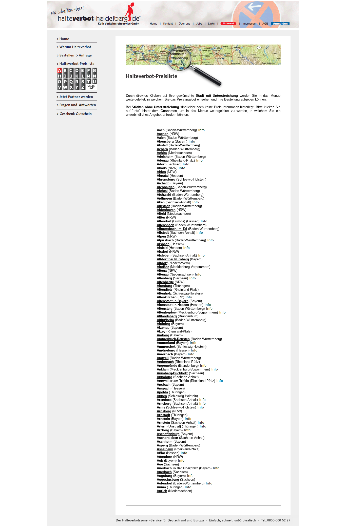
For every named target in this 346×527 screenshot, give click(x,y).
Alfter (161, 217)
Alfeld (161, 214)
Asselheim (165, 449)
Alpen (161, 236)
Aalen (161, 138)
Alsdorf (162, 251)
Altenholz (164, 293)
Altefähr (163, 267)
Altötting (163, 324)
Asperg (162, 445)
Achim (162, 153)
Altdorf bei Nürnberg (173, 259)
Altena (162, 270)
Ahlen (161, 172)
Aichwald (164, 195)
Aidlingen (164, 198)
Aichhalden (166, 187)
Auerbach (164, 472)
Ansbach (163, 384)
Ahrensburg (166, 179)
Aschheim (164, 441)
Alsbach (163, 244)
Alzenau (163, 327)
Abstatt (162, 145)
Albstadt (163, 206)
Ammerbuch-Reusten (173, 339)
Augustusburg (168, 479)
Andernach (165, 362)
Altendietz (164, 289)
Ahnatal (163, 176)
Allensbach (165, 225)
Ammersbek (166, 346)
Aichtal (162, 191)
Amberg (163, 335)
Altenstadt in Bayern (172, 301)
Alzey (161, 331)
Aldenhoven (166, 210)
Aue (160, 464)
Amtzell (163, 358)
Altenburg (164, 286)
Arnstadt (163, 415)
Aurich (162, 491)
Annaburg (164, 377)
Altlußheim (165, 320)
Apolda (162, 392)
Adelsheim (165, 157)
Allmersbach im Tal (172, 229)
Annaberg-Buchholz (172, 373)
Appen (162, 396)
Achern (162, 149)
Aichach (163, 183)
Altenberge (165, 282)
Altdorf (162, 263)
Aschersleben (167, 438)
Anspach (163, 388)
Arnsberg (164, 411)
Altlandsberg (167, 316)
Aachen (162, 134)
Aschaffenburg (168, 434)
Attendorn (164, 457)
